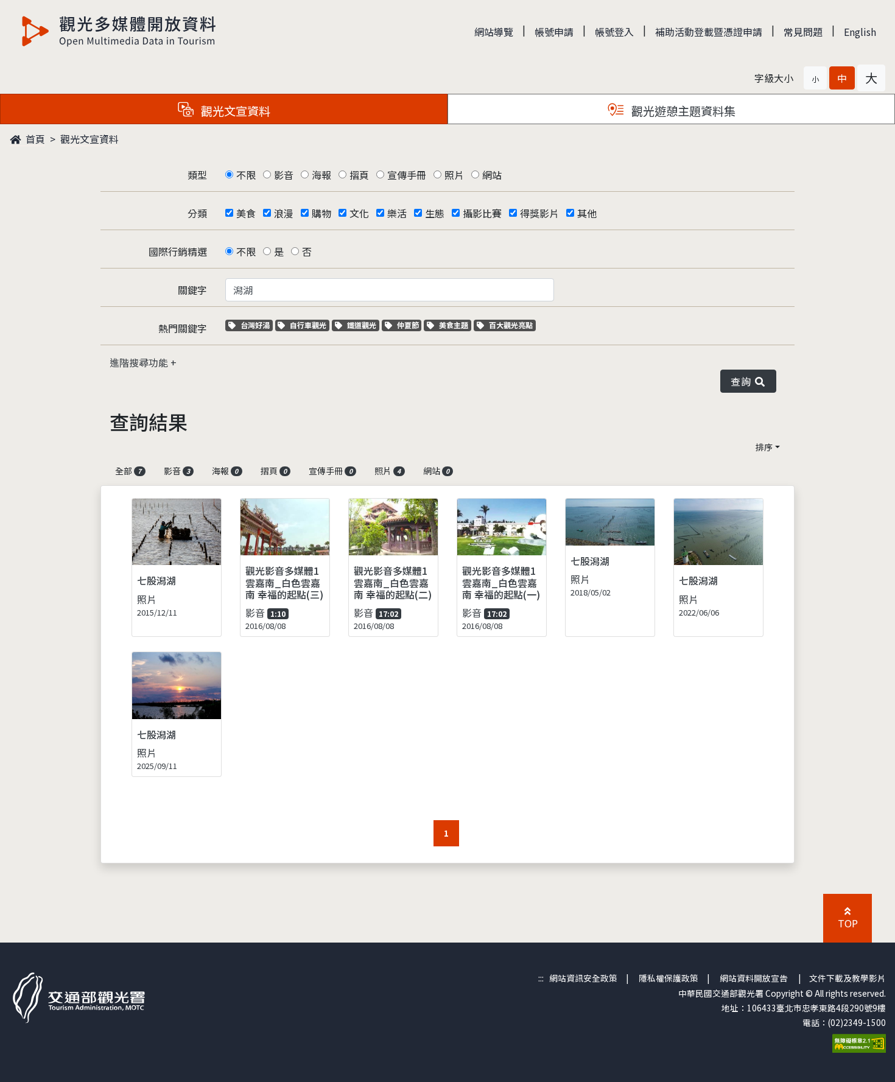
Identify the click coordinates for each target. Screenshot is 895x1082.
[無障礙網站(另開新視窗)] (859, 1042)
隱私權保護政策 (668, 978)
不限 (246, 174)
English (860, 31)
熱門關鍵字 (182, 328)
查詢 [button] (743, 381)
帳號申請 (554, 31)
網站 (492, 174)
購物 (321, 213)
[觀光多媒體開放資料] (119, 31)
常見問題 (803, 31)
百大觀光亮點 (510, 325)
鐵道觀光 (362, 325)
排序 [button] (764, 447)
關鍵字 (192, 290)
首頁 (34, 139)
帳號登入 (614, 31)
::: (541, 978)
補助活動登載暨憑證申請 (708, 31)
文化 (359, 213)
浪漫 (283, 213)
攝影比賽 (482, 213)
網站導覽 (493, 31)
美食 (246, 213)
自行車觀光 (307, 325)
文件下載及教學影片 (847, 978)
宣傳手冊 (406, 174)
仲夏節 (409, 325)
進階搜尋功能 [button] (140, 362)
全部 (128, 471)
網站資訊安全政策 (583, 978)
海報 (321, 174)
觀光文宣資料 (89, 139)
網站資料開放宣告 (754, 978)
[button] (815, 78)
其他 (587, 213)
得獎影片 (539, 213)
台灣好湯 (256, 325)
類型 (197, 174)
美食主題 (454, 325)
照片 (454, 174)
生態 (434, 213)
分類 (197, 213)
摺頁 (359, 174)
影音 (283, 174)
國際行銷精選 (178, 251)
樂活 (397, 213)
